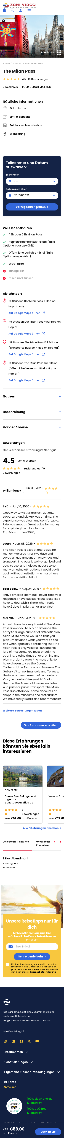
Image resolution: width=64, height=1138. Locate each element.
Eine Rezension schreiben (41, 725)
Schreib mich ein (30, 956)
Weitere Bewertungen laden (22, 710)
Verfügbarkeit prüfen (31, 207)
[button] (29, 10)
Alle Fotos (47, 52)
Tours (18, 63)
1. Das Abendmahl (15, 858)
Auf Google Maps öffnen (24, 313)
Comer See (11, 790)
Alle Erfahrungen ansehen (41, 828)
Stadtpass (10, 87)
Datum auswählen (16, 189)
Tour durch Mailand (36, 87)
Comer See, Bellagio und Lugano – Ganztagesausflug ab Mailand (20, 801)
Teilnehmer (12, 174)
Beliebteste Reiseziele (16, 841)
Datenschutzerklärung (43, 971)
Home (6, 63)
